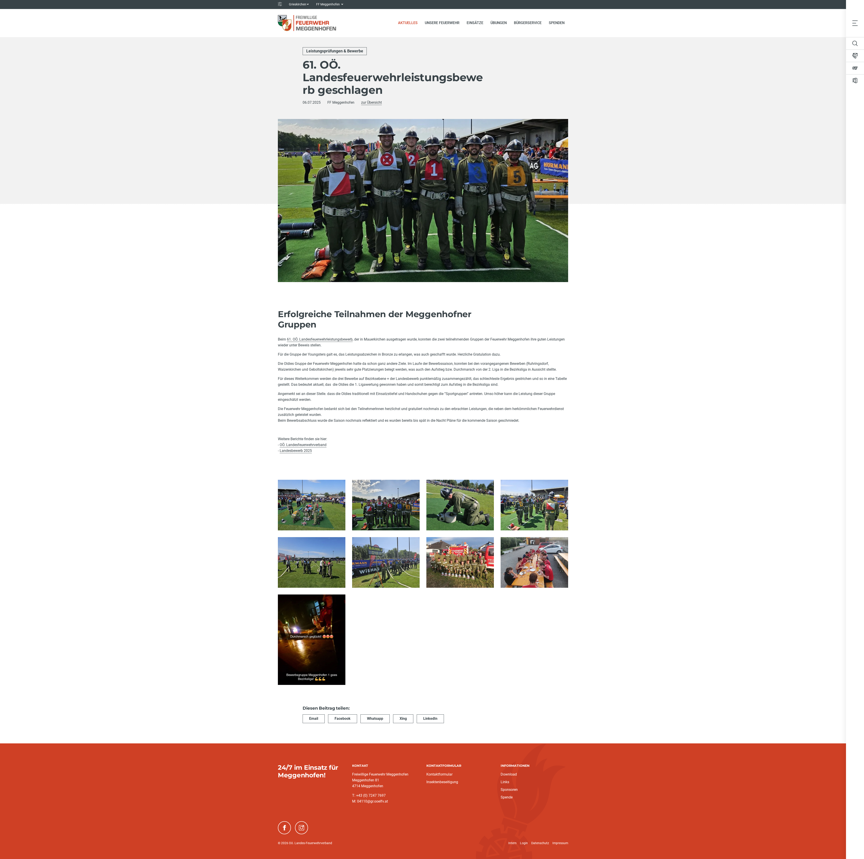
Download (509, 774)
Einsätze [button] (475, 23)
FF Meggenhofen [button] (328, 4)
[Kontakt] (855, 56)
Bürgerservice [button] (528, 23)
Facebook (343, 718)
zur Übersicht (371, 102)
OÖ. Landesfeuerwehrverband (303, 445)
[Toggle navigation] (855, 23)
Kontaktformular (439, 774)
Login (524, 843)
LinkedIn (430, 718)
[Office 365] (855, 80)
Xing (403, 718)
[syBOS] (855, 68)
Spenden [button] (557, 23)
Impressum (560, 843)
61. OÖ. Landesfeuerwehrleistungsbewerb (320, 339)
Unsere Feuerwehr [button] (442, 23)
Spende (507, 797)
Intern (512, 843)
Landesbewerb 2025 (296, 451)
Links (505, 782)
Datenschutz (540, 843)
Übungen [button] (498, 23)
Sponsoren (509, 789)
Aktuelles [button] (408, 23)
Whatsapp (375, 718)
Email (313, 718)
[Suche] (855, 43)
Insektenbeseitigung (442, 782)
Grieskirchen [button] (297, 4)
